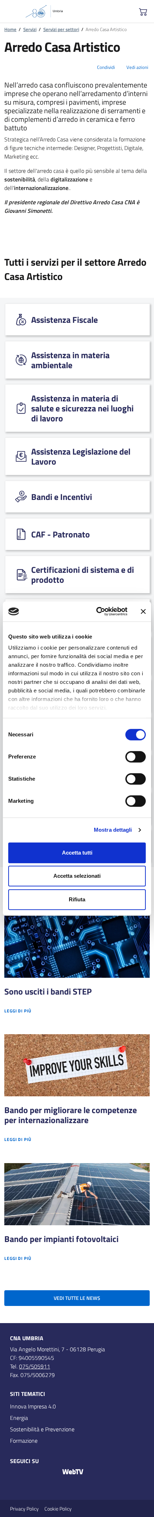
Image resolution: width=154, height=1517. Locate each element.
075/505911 (34, 1366)
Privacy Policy (24, 1508)
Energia (19, 1417)
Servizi (30, 29)
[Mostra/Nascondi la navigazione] (11, 12)
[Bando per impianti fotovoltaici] (77, 1194)
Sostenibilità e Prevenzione (42, 1429)
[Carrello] (143, 11)
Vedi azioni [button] (137, 67)
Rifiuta (77, 899)
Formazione (24, 1440)
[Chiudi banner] (143, 611)
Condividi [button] (106, 67)
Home (10, 29)
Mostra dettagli (113, 830)
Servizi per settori (61, 29)
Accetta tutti (77, 853)
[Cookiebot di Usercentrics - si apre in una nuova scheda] (96, 611)
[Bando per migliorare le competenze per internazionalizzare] (77, 1065)
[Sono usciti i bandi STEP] (77, 947)
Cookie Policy (58, 1508)
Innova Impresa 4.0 (33, 1406)
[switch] (135, 756)
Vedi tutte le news (77, 1298)
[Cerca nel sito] (120, 11)
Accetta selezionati (77, 876)
